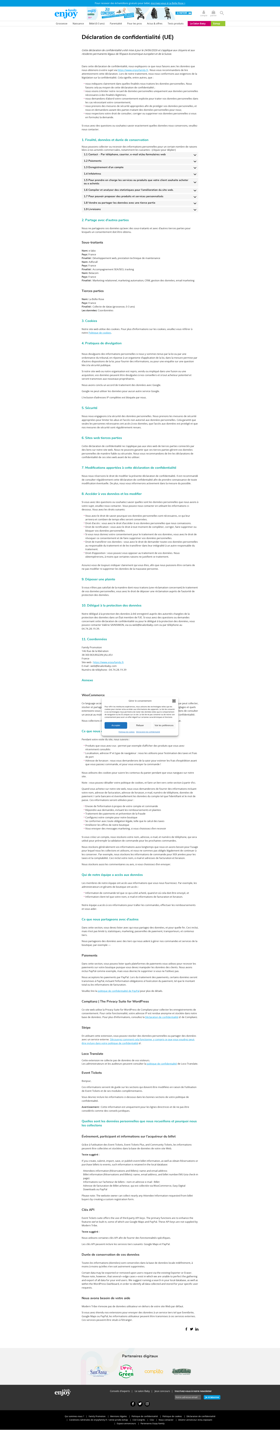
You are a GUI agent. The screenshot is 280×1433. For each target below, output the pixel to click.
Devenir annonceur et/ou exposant (195, 1420)
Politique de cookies (127, 732)
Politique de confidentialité (145, 1416)
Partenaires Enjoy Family (152, 1423)
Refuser (140, 725)
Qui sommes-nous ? (74, 1416)
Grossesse (61, 23)
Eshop (216, 23)
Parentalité (116, 23)
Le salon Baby (142, 1391)
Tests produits (176, 23)
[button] (174, 700)
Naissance (78, 23)
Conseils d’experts (120, 1391)
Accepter (116, 725)
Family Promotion (97, 1416)
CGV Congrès (139, 1420)
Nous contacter (166, 1420)
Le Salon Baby (198, 23)
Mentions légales (118, 1416)
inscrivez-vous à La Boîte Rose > (168, 3)
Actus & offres (154, 23)
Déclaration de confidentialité (148, 732)
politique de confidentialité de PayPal (118, 991)
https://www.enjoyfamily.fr (133, 70)
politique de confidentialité (162, 1063)
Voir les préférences (164, 725)
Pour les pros (134, 23)
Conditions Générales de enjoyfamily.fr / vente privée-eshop (98, 1420)
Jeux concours (162, 1391)
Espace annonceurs (126, 1423)
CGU (152, 1420)
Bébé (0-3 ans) (97, 23)
